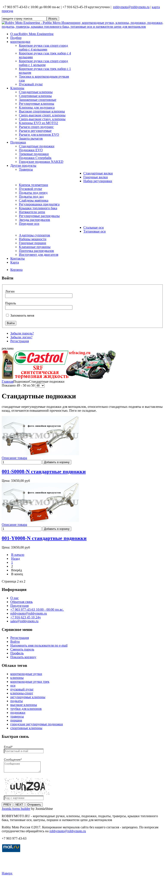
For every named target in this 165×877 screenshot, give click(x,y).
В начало (17, 554)
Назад (15, 558)
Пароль (10, 303)
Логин (10, 291)
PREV (7, 804)
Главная (7, 381)
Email (8, 747)
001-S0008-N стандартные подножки (44, 471)
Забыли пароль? (22, 333)
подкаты (16, 701)
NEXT (19, 804)
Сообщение (13, 759)
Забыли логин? (21, 337)
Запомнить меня (22, 315)
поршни (16, 720)
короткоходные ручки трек (29, 681)
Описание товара (14, 458)
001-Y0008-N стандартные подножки (44, 538)
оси (12, 685)
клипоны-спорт (21, 693)
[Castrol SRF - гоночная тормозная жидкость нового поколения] (59, 377)
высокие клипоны (23, 705)
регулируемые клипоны (27, 697)
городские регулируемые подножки (36, 724)
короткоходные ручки (26, 674)
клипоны (17, 678)
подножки (17, 712)
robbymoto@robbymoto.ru (131, 7)
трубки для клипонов (26, 709)
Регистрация (19, 341)
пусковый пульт (22, 689)
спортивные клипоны (26, 728)
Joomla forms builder (16, 809)
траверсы (17, 716)
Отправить (34, 804)
